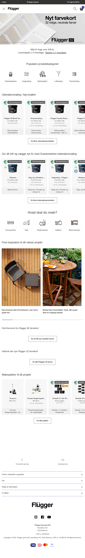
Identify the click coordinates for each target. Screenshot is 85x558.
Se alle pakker (42, 421)
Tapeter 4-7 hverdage (55, 52)
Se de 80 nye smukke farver (42, 339)
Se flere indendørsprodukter (42, 200)
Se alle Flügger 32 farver (42, 362)
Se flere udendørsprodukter (42, 141)
